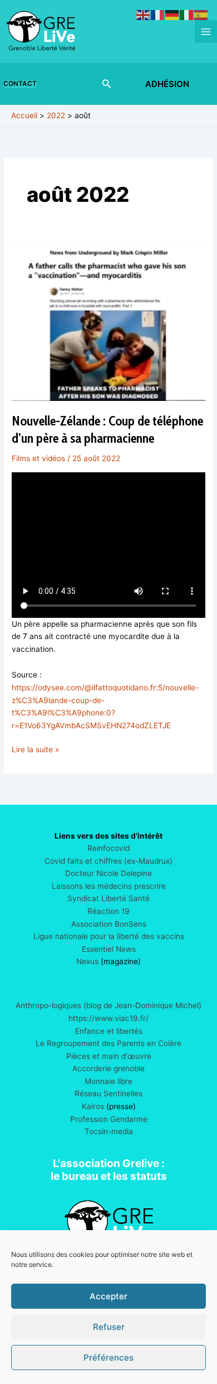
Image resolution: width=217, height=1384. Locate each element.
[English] (143, 14)
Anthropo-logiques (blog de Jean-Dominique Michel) (108, 1005)
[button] (22, 84)
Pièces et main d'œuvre (108, 1056)
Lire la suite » (35, 750)
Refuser (109, 1327)
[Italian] (187, 14)
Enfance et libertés (108, 1031)
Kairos (93, 1106)
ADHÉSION (167, 84)
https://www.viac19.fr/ (108, 1018)
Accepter (108, 1296)
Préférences (108, 1357)
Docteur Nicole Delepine (108, 873)
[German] (172, 14)
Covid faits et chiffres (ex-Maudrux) (108, 860)
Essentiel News (109, 949)
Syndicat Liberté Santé (108, 898)
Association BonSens (108, 924)
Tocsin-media (109, 1131)
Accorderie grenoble (108, 1068)
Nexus (87, 961)
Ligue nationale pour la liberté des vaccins (108, 936)
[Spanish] (201, 14)
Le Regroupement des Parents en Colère (108, 1043)
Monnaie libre (108, 1081)
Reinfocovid (108, 848)
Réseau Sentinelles (108, 1093)
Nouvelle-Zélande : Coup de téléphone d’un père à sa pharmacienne (107, 429)
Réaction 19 (108, 911)
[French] (158, 14)
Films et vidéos (38, 458)
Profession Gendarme (108, 1119)
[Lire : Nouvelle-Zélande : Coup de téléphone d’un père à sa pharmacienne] (108, 322)
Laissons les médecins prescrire (109, 886)
